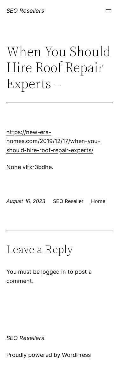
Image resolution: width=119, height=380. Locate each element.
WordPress (76, 354)
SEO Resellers (25, 10)
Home (98, 201)
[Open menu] (109, 11)
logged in (53, 271)
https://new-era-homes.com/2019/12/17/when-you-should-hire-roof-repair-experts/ (53, 141)
